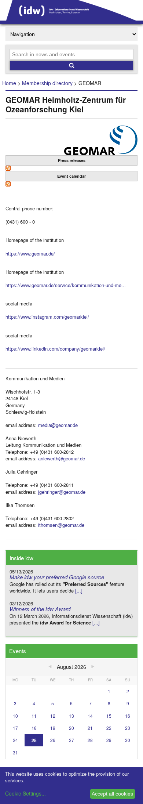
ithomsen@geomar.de (61, 524)
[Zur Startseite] (72, 18)
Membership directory (47, 83)
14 (90, 716)
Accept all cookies (112, 794)
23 (127, 728)
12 (52, 716)
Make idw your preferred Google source (57, 577)
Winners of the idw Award (40, 609)
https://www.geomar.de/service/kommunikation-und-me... (66, 285)
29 (108, 740)
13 (71, 716)
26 (52, 740)
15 (108, 716)
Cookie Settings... (25, 793)
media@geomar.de (58, 424)
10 (15, 716)
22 (108, 728)
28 (90, 740)
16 (127, 716)
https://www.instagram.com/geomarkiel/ (47, 316)
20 (71, 728)
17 (15, 728)
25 (34, 740)
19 (52, 728)
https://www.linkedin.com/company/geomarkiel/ (55, 348)
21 (90, 728)
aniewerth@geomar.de (61, 458)
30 (127, 740)
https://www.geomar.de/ (30, 253)
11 (34, 716)
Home (9, 83)
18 (34, 728)
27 (71, 740)
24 (15, 740)
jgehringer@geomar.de (61, 491)
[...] (78, 590)
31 (15, 752)
